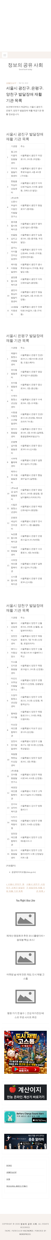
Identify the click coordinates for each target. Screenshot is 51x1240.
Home (9, 1165)
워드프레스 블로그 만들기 (17, 1186)
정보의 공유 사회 (25, 65)
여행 (8, 1179)
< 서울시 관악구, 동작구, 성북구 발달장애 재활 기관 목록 (15, 887)
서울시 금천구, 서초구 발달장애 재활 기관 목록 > (35, 887)
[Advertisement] (25, 26)
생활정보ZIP (11, 83)
